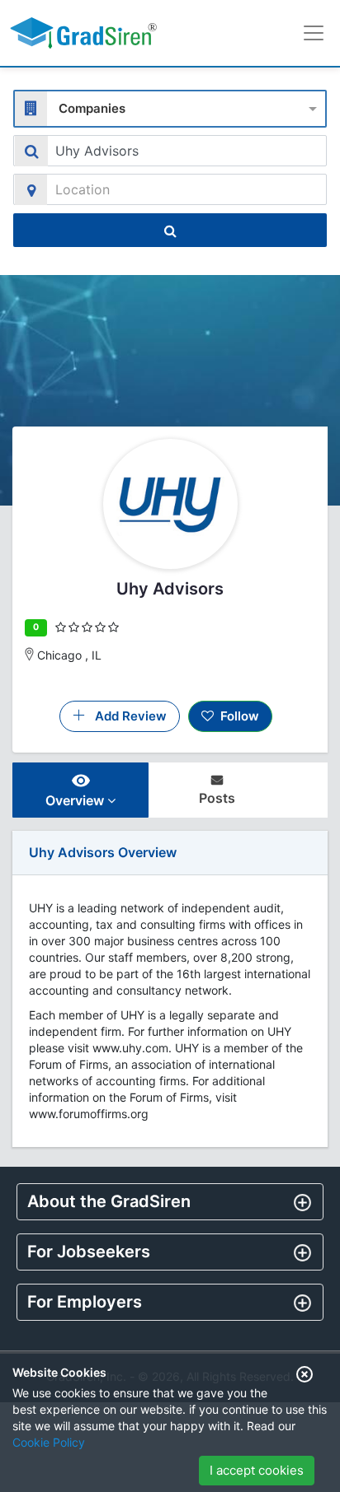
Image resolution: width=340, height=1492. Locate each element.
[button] (170, 1201)
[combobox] (170, 106)
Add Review (126, 716)
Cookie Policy (48, 1442)
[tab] (170, 1201)
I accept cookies (257, 1470)
